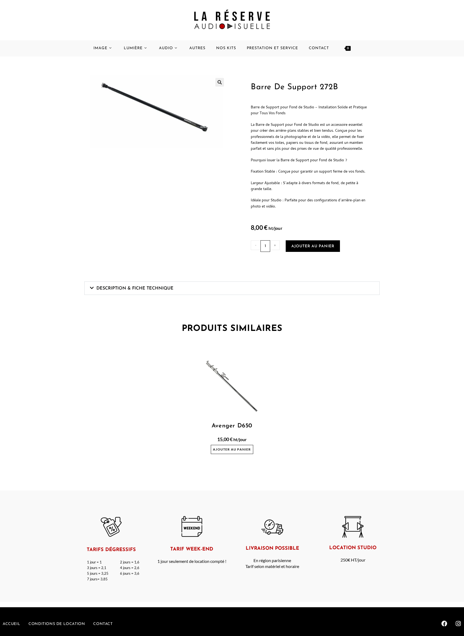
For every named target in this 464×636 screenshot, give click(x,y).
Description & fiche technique (134, 288)
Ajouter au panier (312, 246)
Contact (103, 624)
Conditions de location (56, 624)
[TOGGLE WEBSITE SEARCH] (367, 48)
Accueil (11, 624)
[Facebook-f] (444, 624)
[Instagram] (458, 624)
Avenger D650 (232, 426)
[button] (232, 288)
